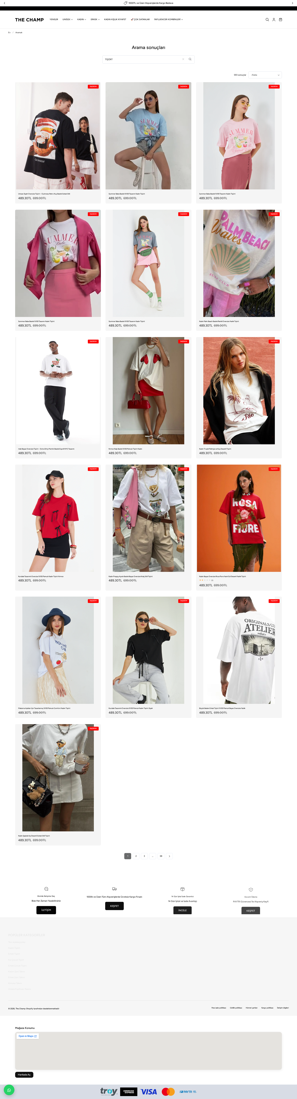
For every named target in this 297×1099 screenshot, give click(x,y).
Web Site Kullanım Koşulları (72, 973)
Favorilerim (112, 955)
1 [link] (127, 856)
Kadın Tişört (14, 944)
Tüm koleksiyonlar (17, 938)
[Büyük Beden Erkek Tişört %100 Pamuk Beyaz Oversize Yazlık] (239, 650)
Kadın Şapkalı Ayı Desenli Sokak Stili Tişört (34, 836)
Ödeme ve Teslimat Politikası (73, 979)
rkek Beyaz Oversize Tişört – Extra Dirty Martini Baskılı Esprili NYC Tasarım (46, 449)
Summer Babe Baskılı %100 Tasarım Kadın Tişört (127, 194)
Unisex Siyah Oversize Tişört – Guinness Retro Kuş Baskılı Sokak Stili (44, 194)
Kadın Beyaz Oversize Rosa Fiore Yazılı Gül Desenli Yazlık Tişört (222, 576)
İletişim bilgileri (283, 1008)
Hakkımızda (64, 938)
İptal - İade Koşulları (69, 967)
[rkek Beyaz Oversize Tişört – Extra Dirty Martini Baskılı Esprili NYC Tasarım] (58, 390)
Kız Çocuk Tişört (16, 955)
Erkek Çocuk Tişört (17, 961)
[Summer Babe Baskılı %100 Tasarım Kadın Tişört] (148, 135)
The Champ (21, 1008)
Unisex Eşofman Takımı (19, 984)
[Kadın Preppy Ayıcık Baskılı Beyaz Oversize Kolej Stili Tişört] (148, 518)
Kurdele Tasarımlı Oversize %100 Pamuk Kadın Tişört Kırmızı (40, 576)
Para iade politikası (219, 1008)
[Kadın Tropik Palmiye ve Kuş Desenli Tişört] (239, 390)
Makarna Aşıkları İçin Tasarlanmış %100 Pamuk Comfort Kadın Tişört (44, 708)
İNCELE (182, 910)
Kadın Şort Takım (16, 967)
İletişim (62, 944)
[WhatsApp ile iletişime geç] (9, 1090)
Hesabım (111, 944)
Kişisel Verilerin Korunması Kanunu (76, 955)
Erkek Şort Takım (16, 973)
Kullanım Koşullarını (163, 951)
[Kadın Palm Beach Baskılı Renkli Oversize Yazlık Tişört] (239, 263)
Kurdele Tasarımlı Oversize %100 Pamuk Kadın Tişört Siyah (131, 708)
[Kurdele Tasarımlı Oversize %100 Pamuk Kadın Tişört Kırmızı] (58, 518)
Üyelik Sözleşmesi (67, 984)
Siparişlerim (113, 949)
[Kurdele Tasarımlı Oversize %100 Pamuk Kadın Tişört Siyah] (148, 650)
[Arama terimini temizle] (183, 59)
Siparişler (112, 961)
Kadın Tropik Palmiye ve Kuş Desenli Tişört (215, 449)
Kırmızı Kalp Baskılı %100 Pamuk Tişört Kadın (125, 449)
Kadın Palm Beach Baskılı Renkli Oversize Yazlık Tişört (219, 321)
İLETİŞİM (46, 910)
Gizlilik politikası (236, 1008)
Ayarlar (111, 967)
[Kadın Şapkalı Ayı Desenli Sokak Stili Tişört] (58, 777)
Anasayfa (112, 938)
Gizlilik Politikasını (181, 951)
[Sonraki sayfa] (169, 856)
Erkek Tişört (14, 949)
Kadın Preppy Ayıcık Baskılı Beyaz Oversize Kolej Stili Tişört (131, 576)
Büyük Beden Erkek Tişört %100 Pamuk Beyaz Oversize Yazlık (222, 708)
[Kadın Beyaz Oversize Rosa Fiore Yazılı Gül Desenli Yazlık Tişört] (239, 518)
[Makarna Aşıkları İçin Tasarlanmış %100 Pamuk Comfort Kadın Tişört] (58, 650)
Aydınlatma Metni (68, 961)
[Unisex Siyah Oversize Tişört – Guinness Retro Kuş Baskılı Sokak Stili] (58, 135)
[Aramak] (190, 59)
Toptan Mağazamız (68, 991)
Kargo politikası (267, 1008)
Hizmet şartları (251, 1008)
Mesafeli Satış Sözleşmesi (71, 949)
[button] (267, 20)
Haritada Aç (24, 1074)
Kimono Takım (15, 979)
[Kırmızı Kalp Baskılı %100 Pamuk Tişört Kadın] (148, 390)
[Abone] (207, 943)
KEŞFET (114, 905)
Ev (9, 32)
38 (161, 856)
